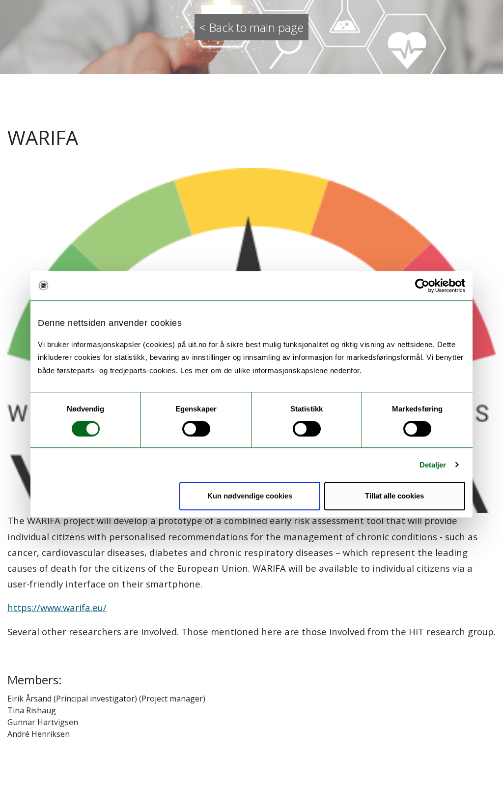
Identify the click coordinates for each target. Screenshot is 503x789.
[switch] (196, 429)
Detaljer (433, 465)
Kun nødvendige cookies (249, 496)
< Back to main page (251, 27)
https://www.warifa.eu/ (57, 607)
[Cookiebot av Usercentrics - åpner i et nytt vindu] (422, 285)
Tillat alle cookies (394, 496)
